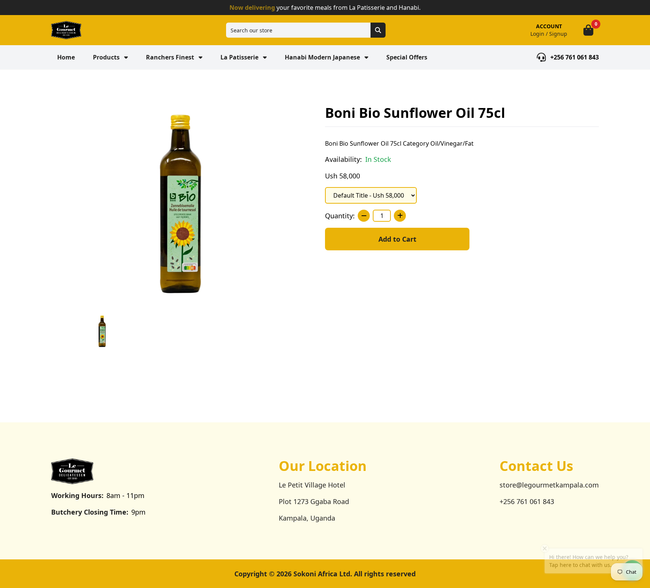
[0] (588, 30)
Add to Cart (397, 239)
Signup (558, 33)
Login (537, 33)
